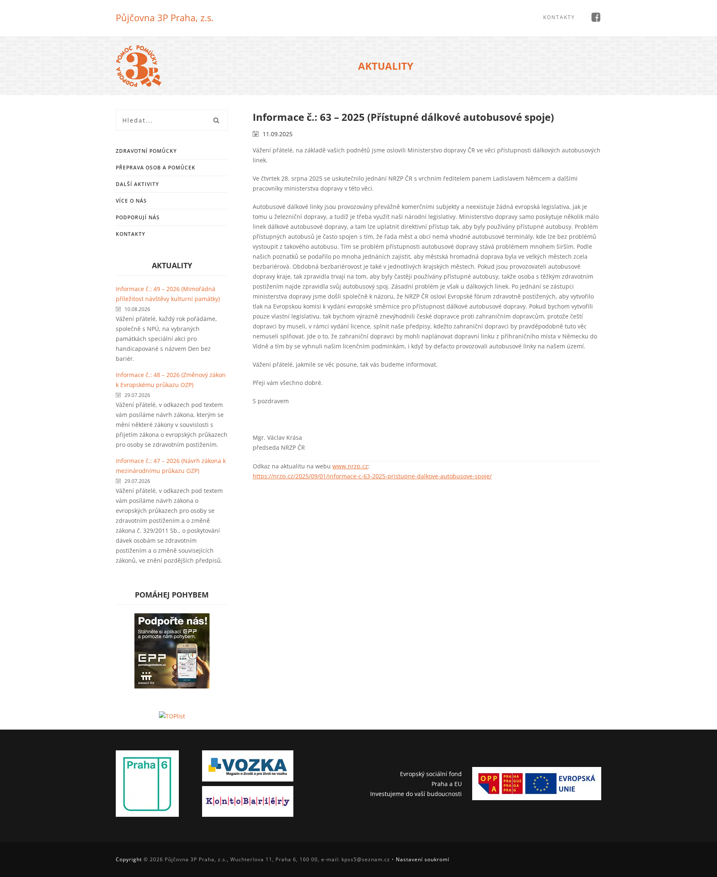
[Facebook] (595, 18)
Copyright (129, 859)
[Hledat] (216, 120)
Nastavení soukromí (422, 859)
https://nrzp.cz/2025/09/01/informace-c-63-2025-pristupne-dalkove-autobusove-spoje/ (372, 476)
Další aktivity (137, 184)
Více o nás (131, 200)
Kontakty (559, 17)
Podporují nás (138, 217)
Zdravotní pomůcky (146, 150)
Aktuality (172, 265)
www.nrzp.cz (350, 466)
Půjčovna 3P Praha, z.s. (165, 17)
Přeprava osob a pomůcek (155, 167)
